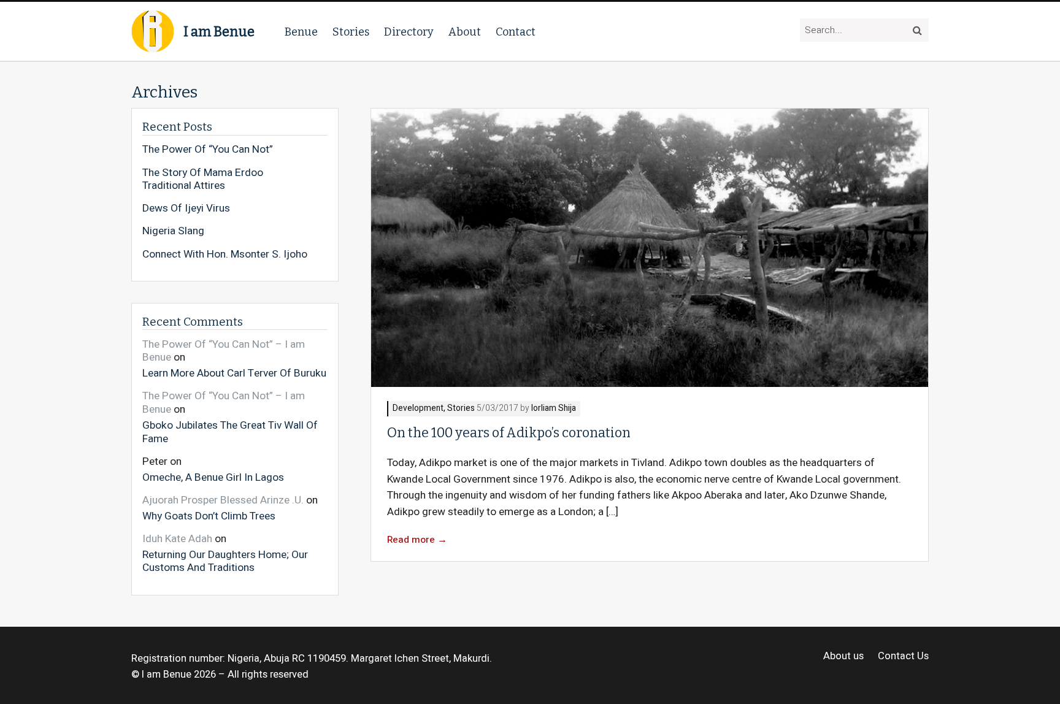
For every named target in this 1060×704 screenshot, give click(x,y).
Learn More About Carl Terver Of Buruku (234, 372)
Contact (516, 32)
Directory (409, 32)
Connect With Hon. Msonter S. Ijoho (224, 254)
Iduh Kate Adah (177, 538)
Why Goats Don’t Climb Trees (208, 515)
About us (843, 656)
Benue (301, 32)
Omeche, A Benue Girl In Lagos (213, 477)
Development (418, 409)
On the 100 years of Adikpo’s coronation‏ (509, 433)
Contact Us (903, 656)
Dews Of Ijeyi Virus (186, 208)
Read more (417, 540)
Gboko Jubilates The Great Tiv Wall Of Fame (230, 431)
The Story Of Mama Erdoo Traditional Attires (202, 179)
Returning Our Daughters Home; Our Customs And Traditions (225, 561)
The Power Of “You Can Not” (207, 149)
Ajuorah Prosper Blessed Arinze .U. (223, 500)
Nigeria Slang (173, 231)
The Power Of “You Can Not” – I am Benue (223, 351)
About (464, 32)
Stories (350, 32)
